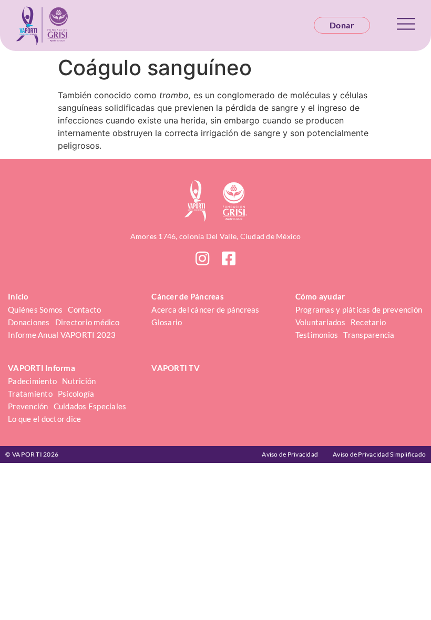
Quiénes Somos (35, 309)
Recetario (368, 322)
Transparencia (368, 334)
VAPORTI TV (175, 368)
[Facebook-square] (229, 258)
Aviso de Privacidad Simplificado (379, 454)
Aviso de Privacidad (290, 454)
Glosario (166, 322)
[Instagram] (202, 258)
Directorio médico (87, 322)
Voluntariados (320, 322)
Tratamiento (30, 393)
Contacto (84, 309)
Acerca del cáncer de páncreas (205, 309)
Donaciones (29, 322)
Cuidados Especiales (90, 406)
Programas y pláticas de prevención (359, 309)
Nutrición (79, 381)
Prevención (28, 406)
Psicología (76, 393)
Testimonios (316, 334)
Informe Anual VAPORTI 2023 (62, 334)
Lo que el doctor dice (44, 418)
